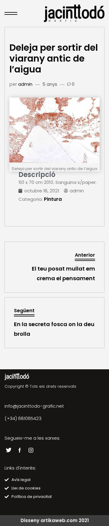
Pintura (53, 199)
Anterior (85, 255)
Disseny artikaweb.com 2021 (55, 520)
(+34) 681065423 (23, 418)
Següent (24, 310)
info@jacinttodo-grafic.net (34, 406)
